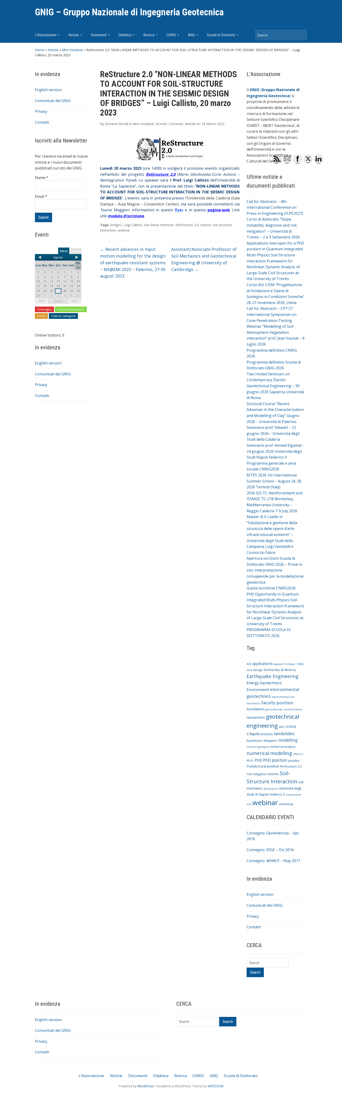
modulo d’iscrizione (126, 215)
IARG (191, 35)
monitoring (253, 746)
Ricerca (148, 35)
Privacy (41, 111)
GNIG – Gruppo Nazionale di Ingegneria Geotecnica (129, 12)
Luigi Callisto (132, 225)
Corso (41, 316)
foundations (256, 709)
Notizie (73, 35)
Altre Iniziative (72, 50)
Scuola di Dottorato (221, 35)
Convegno (44, 309)
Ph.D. (250, 760)
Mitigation (270, 741)
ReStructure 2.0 (186, 225)
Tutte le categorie (63, 316)
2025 (41, 301)
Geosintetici (256, 717)
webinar (124, 230)
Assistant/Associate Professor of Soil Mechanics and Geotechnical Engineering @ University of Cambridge (204, 259)
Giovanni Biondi (116, 124)
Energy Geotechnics (264, 682)
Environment (258, 689)
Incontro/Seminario (70, 309)
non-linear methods (159, 225)
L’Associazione (46, 35)
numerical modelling (269, 753)
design (258, 670)
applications (262, 663)
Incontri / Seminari (169, 124)
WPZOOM (215, 1086)
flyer (179, 209)
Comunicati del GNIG (53, 100)
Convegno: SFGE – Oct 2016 (270, 849)
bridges (116, 225)
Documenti (99, 35)
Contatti (42, 122)
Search (301, 35)
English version (48, 89)
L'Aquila (253, 733)
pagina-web (219, 209)
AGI (249, 664)
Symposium (271, 788)
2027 (74, 301)
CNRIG (171, 35)
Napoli (265, 746)
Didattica (124, 35)
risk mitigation (257, 774)
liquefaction (255, 741)
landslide (266, 734)
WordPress (145, 1086)
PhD (258, 760)
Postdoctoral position (263, 766)
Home (39, 50)
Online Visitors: (48, 335)
